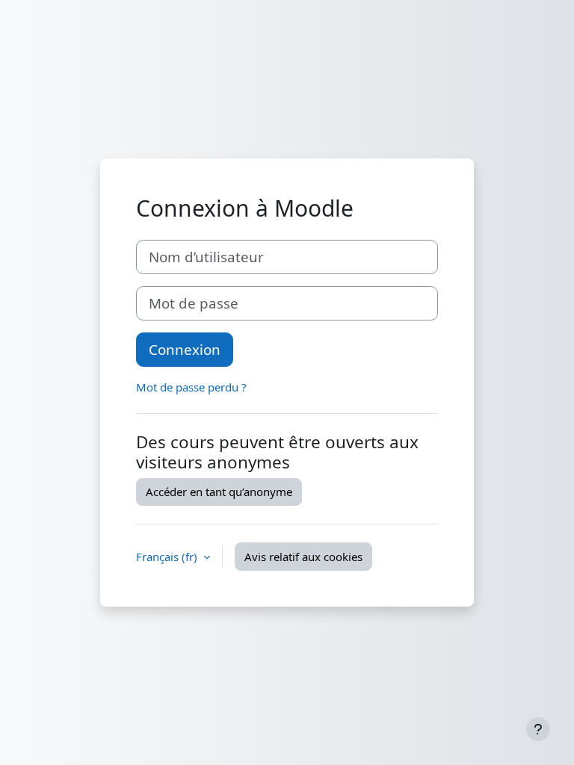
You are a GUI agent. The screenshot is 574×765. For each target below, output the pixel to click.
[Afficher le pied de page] (538, 729)
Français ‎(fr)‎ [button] (168, 556)
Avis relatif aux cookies (303, 556)
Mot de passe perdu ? (191, 387)
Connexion (184, 349)
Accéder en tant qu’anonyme (219, 491)
